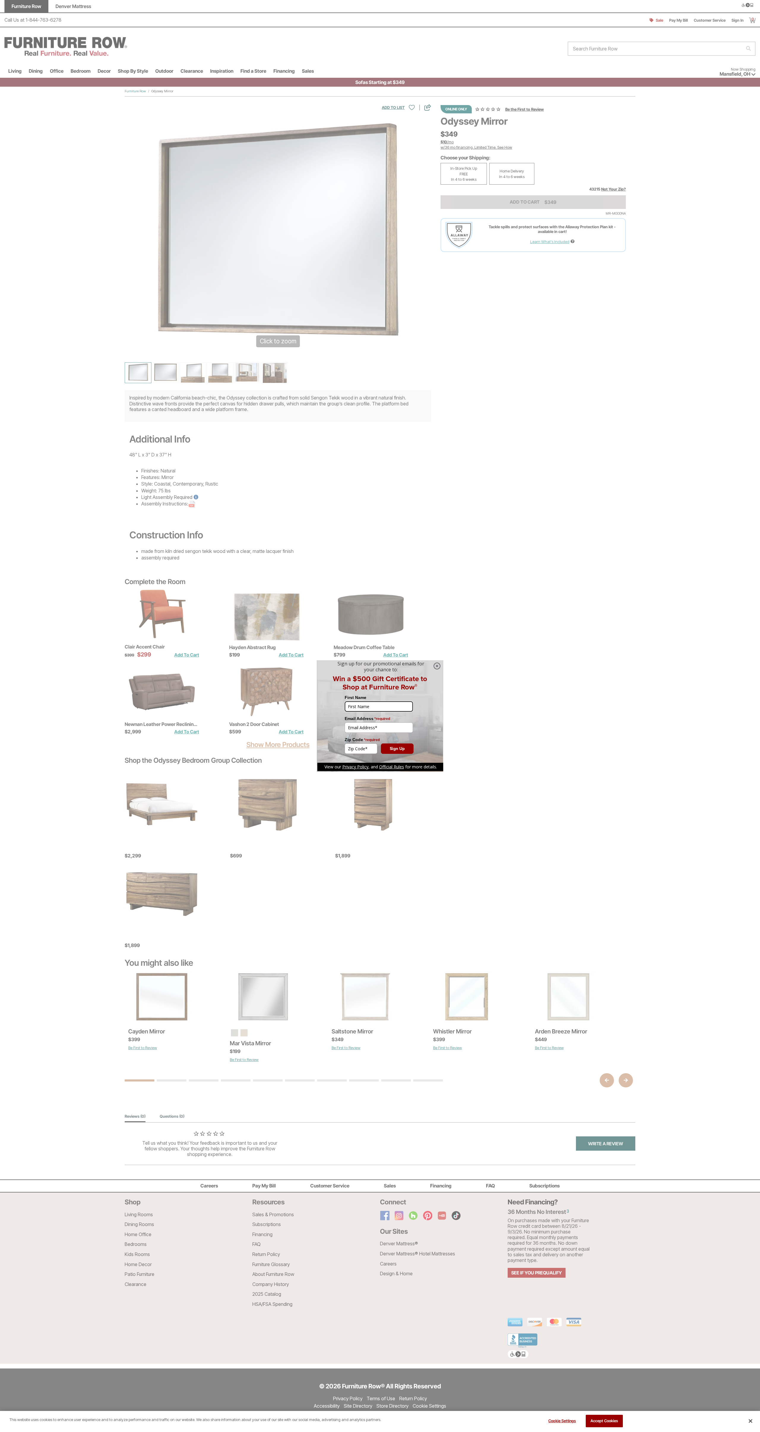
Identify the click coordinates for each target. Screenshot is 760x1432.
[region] (380, 1421)
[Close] (750, 1421)
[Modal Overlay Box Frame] (380, 716)
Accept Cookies (604, 1420)
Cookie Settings (562, 1420)
